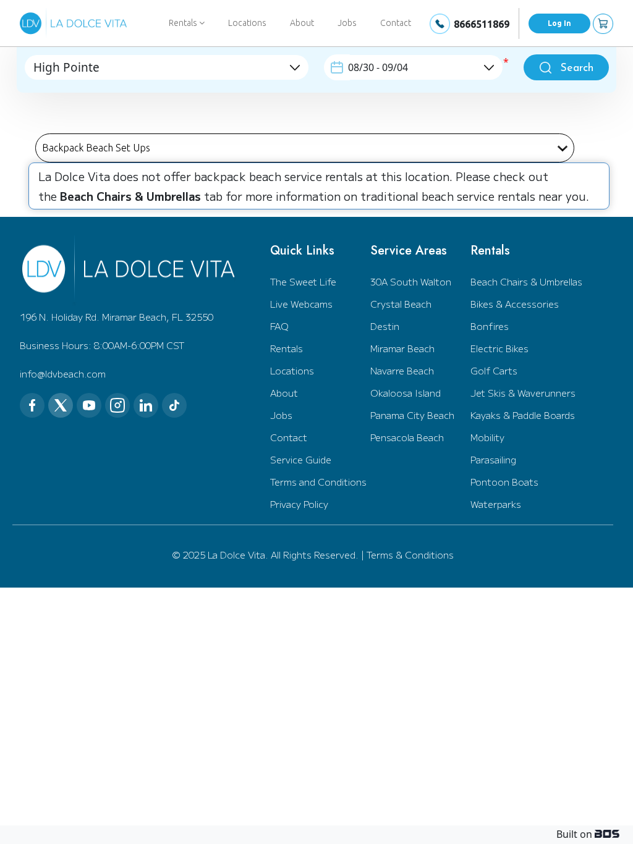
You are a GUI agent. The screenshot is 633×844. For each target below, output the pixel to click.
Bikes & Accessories (514, 303)
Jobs (347, 23)
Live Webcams (301, 303)
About (302, 23)
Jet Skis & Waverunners (523, 392)
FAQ (279, 325)
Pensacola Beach (407, 437)
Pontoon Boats (504, 481)
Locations (247, 23)
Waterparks (495, 503)
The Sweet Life (303, 281)
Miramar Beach (402, 348)
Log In (559, 23)
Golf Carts (493, 370)
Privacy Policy (299, 503)
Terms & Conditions (410, 554)
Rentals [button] (184, 23)
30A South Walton (410, 281)
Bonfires (489, 325)
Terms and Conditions (318, 481)
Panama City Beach (412, 414)
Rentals (286, 348)
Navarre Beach (402, 370)
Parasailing (493, 459)
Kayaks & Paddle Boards (522, 414)
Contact (395, 23)
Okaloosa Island (405, 392)
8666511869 (481, 24)
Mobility (487, 437)
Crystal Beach (400, 303)
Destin (384, 325)
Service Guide (300, 459)
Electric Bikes (499, 348)
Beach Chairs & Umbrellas (526, 281)
